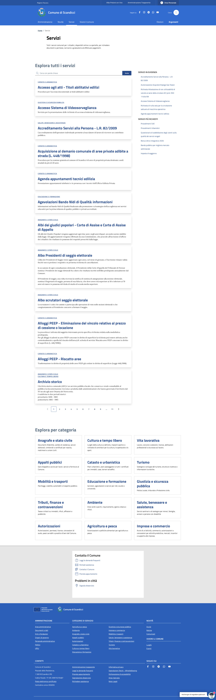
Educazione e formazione (49, 196)
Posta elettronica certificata (45, 681)
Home (40, 30)
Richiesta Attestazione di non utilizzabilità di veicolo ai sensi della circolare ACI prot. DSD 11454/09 (158, 93)
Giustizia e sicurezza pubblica (51, 102)
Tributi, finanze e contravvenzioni (51, 505)
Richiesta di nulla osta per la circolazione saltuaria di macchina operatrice (156, 107)
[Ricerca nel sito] (176, 12)
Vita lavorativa (148, 440)
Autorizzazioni (49, 526)
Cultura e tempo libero (48, 376)
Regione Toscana (42, 3)
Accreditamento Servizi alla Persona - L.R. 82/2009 (157, 78)
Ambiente (94, 502)
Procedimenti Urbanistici (150, 128)
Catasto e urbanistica (47, 82)
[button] (168, 2)
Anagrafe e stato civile (48, 220)
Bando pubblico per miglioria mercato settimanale (155, 147)
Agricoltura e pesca (102, 526)
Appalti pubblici (50, 462)
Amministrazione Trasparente (139, 2)
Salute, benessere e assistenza (51, 123)
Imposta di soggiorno (149, 153)
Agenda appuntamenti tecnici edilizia (155, 113)
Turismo (143, 462)
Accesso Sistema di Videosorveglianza (155, 101)
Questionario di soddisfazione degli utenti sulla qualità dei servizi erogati (159, 134)
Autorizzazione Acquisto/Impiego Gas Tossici (158, 85)
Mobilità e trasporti (53, 481)
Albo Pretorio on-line (114, 2)
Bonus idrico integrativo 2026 (152, 140)
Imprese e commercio (153, 526)
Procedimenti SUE (148, 123)
